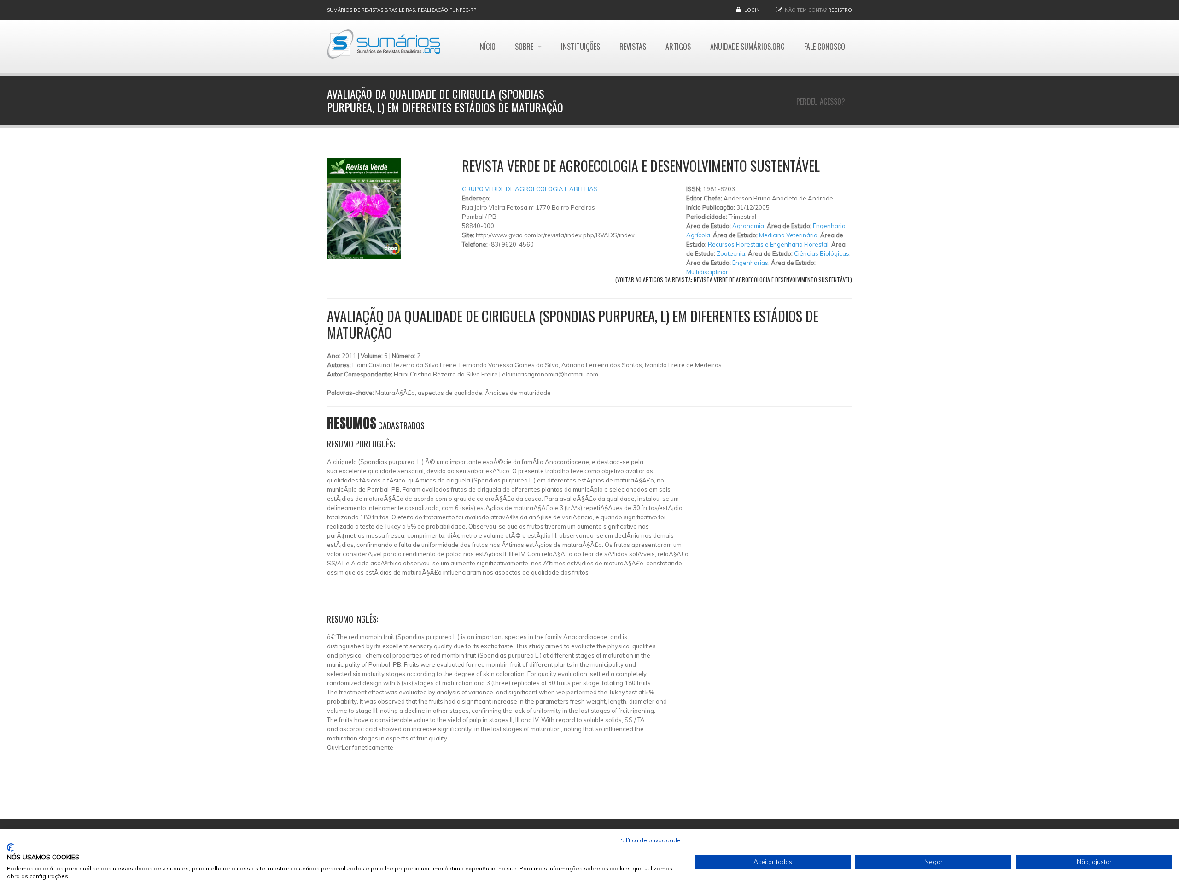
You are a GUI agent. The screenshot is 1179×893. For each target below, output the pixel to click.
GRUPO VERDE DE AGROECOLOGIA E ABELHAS (530, 189)
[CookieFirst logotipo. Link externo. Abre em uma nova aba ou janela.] (10, 847)
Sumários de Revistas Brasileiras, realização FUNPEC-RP (401, 10)
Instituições (580, 46)
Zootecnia (731, 253)
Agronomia (748, 225)
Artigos (678, 46)
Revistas (632, 46)
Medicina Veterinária (788, 235)
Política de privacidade (650, 840)
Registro (840, 10)
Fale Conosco (824, 46)
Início (487, 46)
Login (752, 10)
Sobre (525, 46)
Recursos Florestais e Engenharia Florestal (768, 244)
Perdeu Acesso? (820, 101)
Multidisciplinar (707, 272)
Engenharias (750, 262)
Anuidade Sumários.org (747, 46)
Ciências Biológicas (821, 253)
